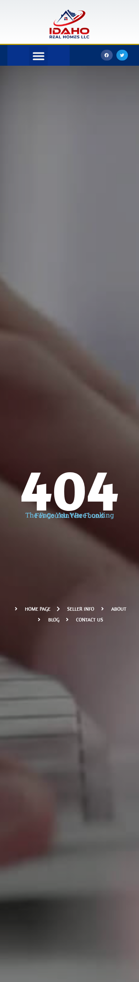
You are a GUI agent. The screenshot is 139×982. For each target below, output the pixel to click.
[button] (107, 55)
